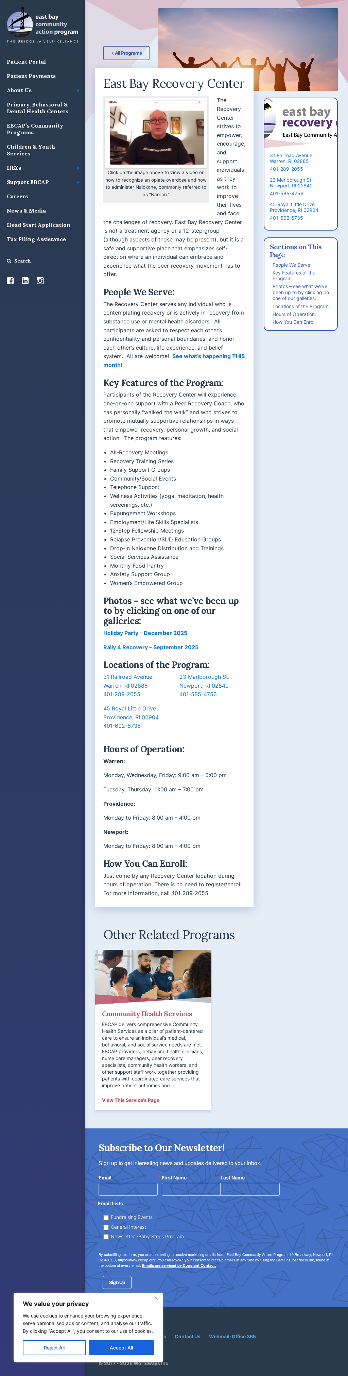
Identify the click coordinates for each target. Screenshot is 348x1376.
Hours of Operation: (294, 314)
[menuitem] (42, 62)
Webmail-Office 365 (232, 1336)
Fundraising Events (132, 1217)
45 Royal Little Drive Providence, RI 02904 (294, 207)
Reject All (54, 1347)
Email (105, 1177)
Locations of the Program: (301, 306)
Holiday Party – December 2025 (145, 633)
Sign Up (117, 1282)
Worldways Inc (151, 1363)
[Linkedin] (25, 280)
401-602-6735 (122, 725)
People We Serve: (292, 265)
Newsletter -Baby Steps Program (147, 1236)
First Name (174, 1177)
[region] (88, 1327)
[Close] (156, 1298)
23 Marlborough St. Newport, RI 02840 (291, 183)
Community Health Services (147, 1013)
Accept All (121, 1347)
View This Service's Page (130, 1100)
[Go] (9, 261)
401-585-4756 (198, 694)
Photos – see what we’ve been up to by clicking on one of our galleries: (301, 292)
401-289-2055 (121, 694)
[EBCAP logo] (42, 24)
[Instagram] (40, 280)
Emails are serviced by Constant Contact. (179, 1265)
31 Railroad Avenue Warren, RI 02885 (291, 158)
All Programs (128, 53)
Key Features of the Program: (294, 276)
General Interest (128, 1227)
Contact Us (188, 1336)
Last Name (233, 1177)
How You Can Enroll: (295, 322)
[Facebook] (10, 280)
